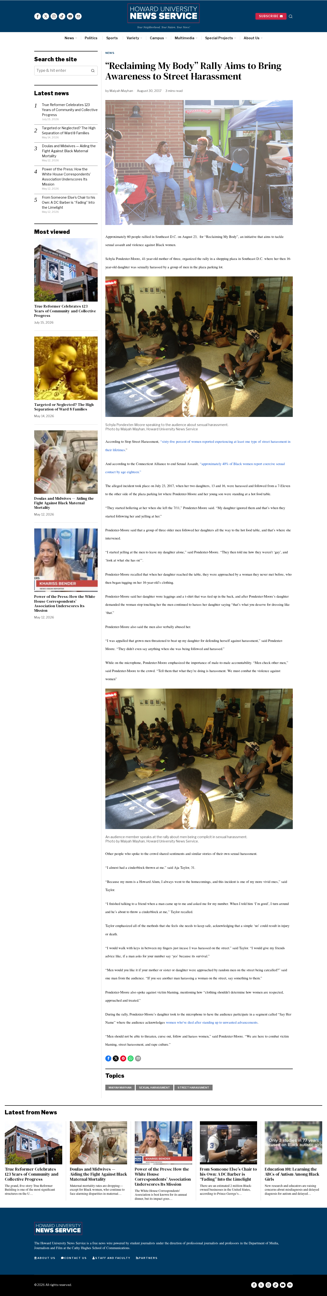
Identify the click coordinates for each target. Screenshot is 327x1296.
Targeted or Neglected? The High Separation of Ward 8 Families (64, 406)
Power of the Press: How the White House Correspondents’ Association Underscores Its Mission (64, 603)
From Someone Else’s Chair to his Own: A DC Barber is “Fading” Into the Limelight (68, 202)
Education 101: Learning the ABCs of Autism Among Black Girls (292, 1174)
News (109, 53)
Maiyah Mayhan (121, 91)
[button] (93, 70)
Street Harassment (193, 1087)
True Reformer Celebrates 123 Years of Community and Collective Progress (70, 110)
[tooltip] (37, 16)
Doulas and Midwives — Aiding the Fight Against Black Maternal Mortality (69, 151)
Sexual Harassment (154, 1087)
